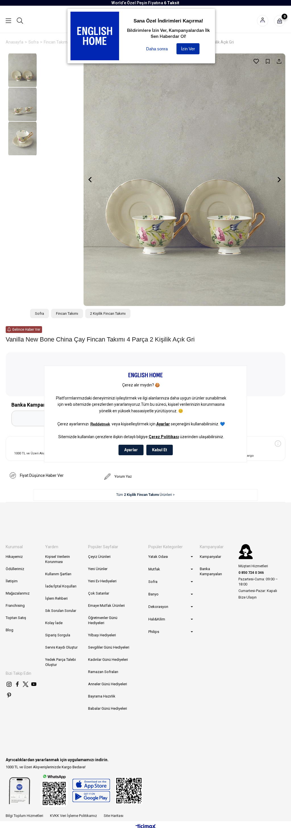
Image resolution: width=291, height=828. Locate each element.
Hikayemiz (14, 556)
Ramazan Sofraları (103, 672)
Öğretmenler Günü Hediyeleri (102, 620)
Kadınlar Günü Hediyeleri (108, 659)
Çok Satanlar (98, 593)
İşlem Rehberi (56, 598)
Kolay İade (54, 623)
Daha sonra (157, 48)
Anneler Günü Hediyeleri (107, 684)
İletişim (12, 581)
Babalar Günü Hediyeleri (107, 708)
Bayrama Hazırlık (101, 696)
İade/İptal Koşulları (60, 586)
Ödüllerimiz (15, 569)
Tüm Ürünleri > (145, 495)
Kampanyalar (210, 556)
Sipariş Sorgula (57, 635)
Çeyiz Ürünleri (99, 556)
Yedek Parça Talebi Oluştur (60, 662)
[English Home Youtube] (33, 684)
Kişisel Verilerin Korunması (57, 559)
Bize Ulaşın (247, 597)
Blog (9, 630)
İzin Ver (188, 48)
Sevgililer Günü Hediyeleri (108, 647)
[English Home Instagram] (9, 684)
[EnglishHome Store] (91, 790)
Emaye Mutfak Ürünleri (106, 605)
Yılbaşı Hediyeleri (102, 635)
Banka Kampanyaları (211, 571)
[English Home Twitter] (25, 684)
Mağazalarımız (18, 593)
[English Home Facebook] (17, 684)
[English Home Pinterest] (9, 695)
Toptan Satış (16, 618)
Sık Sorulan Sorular (60, 610)
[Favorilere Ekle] (256, 61)
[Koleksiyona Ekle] (268, 61)
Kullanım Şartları (58, 574)
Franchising (15, 605)
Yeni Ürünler (97, 569)
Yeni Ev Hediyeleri (102, 581)
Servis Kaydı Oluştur (61, 647)
